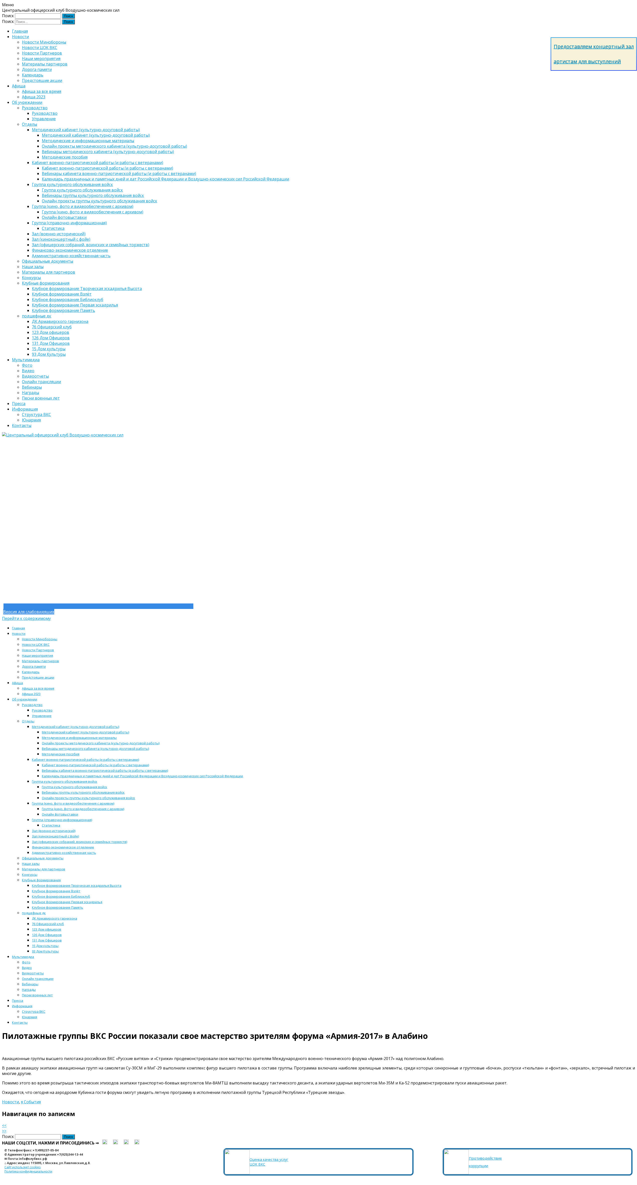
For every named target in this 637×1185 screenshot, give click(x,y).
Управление (44, 118)
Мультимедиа (26, 359)
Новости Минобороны (44, 42)
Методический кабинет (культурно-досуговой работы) (86, 129)
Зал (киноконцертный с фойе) (61, 239)
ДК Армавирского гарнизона (60, 321)
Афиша (18, 86)
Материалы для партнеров (48, 272)
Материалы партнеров (44, 64)
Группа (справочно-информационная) (69, 223)
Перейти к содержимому (26, 618)
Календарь (32, 75)
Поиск (8, 15)
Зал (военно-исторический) (59, 234)
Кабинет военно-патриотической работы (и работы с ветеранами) (97, 162)
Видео (28, 370)
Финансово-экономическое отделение (70, 250)
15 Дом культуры (48, 349)
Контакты (21, 425)
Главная (20, 31)
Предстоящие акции (42, 80)
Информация (25, 409)
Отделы (29, 124)
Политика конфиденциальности (28, 1171)
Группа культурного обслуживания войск (72, 184)
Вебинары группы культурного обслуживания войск (93, 195)
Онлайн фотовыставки (64, 217)
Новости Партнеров (42, 53)
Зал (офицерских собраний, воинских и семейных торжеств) (90, 244)
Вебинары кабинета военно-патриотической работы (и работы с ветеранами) (119, 173)
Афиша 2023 (33, 97)
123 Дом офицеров (50, 332)
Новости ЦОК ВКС (39, 47)
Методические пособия (65, 157)
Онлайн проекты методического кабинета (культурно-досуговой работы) (114, 146)
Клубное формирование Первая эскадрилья (75, 305)
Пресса (18, 403)
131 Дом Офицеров (51, 343)
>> (4, 1131)
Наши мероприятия (41, 58)
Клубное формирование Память (63, 310)
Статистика (53, 228)
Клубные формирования (45, 283)
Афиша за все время (41, 91)
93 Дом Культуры (49, 354)
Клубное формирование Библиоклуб (67, 299)
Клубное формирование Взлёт (62, 294)
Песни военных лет (41, 398)
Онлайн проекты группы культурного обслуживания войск (99, 201)
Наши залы (33, 266)
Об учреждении (27, 102)
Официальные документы (47, 261)
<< (4, 1125)
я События (31, 1102)
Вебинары (32, 387)
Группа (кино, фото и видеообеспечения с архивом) (82, 206)
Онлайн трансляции (41, 381)
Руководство (35, 108)
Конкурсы (31, 277)
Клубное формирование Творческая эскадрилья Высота (87, 288)
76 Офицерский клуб (52, 327)
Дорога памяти (37, 69)
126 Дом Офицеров (51, 338)
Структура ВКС (36, 414)
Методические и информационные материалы (88, 140)
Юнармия (31, 420)
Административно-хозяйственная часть (71, 255)
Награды (30, 392)
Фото (27, 365)
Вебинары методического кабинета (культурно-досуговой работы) (108, 151)
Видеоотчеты (35, 376)
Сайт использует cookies (22, 1167)
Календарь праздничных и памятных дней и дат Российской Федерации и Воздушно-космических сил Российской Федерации (165, 179)
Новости (20, 36)
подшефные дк (36, 316)
